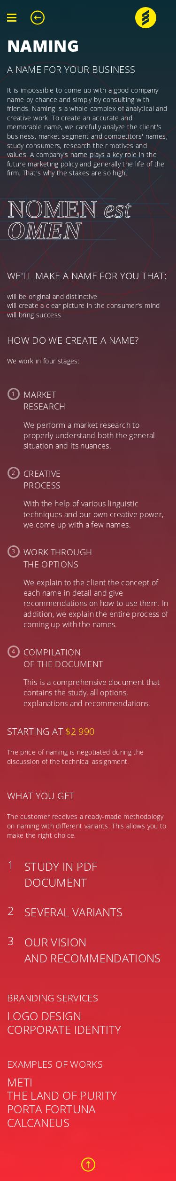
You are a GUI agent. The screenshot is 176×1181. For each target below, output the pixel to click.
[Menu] (11, 18)
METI (19, 1082)
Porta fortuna (51, 1109)
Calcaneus (38, 1122)
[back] (41, 17)
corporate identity (64, 1029)
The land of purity (62, 1095)
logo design (44, 1016)
